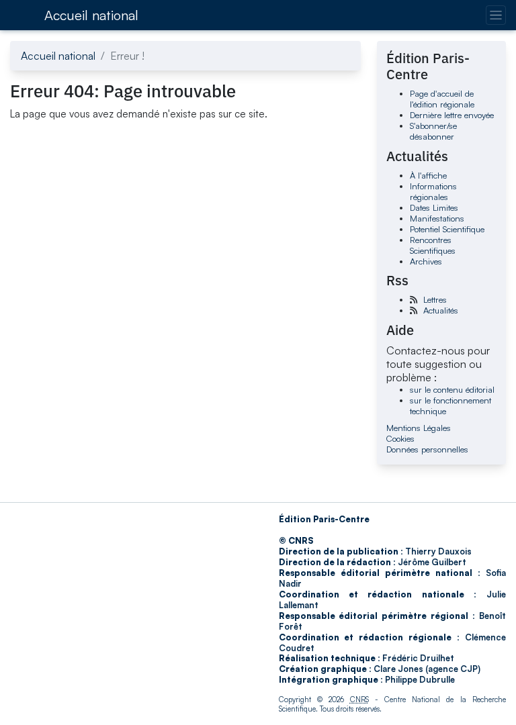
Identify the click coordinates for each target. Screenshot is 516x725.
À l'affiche (428, 175)
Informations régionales (433, 191)
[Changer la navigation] (495, 15)
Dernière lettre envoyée (452, 114)
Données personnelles (427, 449)
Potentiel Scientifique (447, 229)
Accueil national (91, 15)
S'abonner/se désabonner (433, 131)
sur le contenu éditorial (452, 389)
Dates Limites (434, 207)
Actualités (440, 310)
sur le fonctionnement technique (450, 405)
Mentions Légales (418, 427)
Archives (426, 261)
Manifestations (437, 218)
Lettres (435, 299)
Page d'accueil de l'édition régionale (442, 98)
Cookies (400, 438)
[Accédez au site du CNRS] (23, 15)
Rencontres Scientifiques (433, 245)
